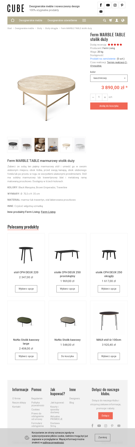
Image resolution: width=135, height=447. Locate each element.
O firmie (16, 398)
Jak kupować (57, 402)
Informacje (19, 389)
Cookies (35, 409)
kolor (93, 71)
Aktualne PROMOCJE (56, 418)
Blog (71, 402)
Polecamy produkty (23, 227)
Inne (72, 389)
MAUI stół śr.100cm (108, 339)
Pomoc (36, 389)
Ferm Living (109, 48)
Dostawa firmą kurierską (55, 426)
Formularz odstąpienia (37, 424)
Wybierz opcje (26, 288)
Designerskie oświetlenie (62, 20)
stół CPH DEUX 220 (26, 272)
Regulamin (36, 398)
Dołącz (105, 415)
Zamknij (102, 437)
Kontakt (16, 406)
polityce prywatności (53, 442)
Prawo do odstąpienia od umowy (37, 416)
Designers (74, 398)
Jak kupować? (57, 391)
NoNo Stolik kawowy (67, 339)
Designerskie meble (30, 20)
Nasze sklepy (19, 402)
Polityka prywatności (37, 404)
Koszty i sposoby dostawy (54, 409)
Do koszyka (67, 356)
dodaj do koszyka (108, 105)
